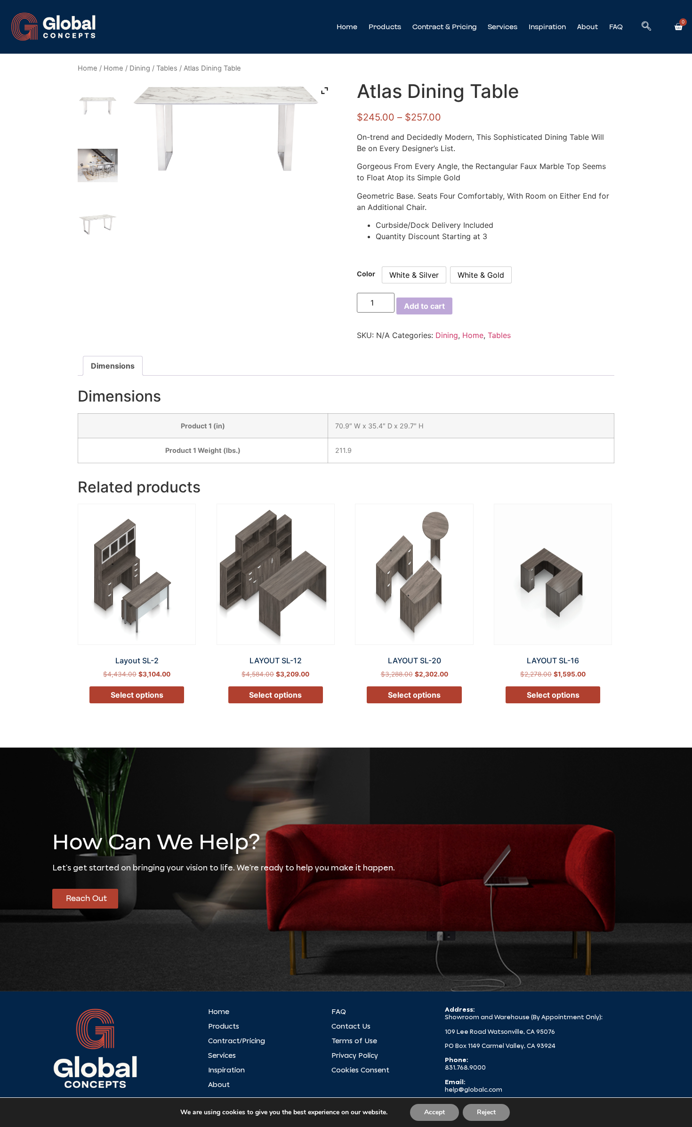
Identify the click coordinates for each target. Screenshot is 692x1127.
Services (502, 27)
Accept (434, 1112)
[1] (98, 165)
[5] (98, 106)
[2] (98, 224)
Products (385, 27)
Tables (166, 68)
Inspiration (547, 27)
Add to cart (424, 306)
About (587, 27)
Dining (139, 68)
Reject (486, 1112)
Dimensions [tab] (113, 365)
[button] (646, 26)
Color (366, 274)
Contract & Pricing (444, 27)
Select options (137, 695)
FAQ (616, 27)
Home (347, 27)
